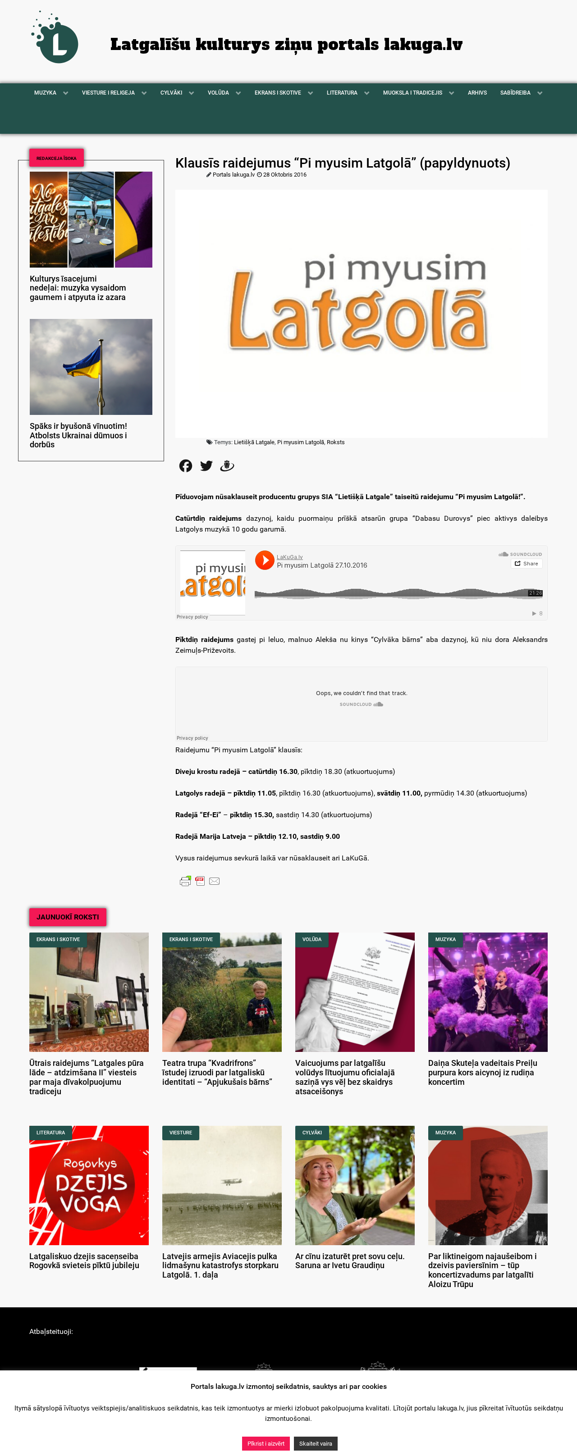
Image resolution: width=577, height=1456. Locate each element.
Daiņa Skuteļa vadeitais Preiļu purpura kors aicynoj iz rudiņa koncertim (482, 1073)
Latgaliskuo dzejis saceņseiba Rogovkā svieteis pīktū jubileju (84, 1261)
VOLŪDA (311, 939)
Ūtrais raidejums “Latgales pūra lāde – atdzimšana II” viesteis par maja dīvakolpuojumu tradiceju (86, 1077)
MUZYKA (445, 939)
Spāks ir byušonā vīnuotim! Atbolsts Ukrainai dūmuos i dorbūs (78, 436)
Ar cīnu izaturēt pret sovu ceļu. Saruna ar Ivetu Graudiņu (350, 1261)
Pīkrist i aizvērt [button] (265, 1443)
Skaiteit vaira (315, 1443)
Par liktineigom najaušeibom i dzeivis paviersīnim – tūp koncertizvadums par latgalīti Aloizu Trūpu (482, 1270)
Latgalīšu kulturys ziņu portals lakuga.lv (286, 44)
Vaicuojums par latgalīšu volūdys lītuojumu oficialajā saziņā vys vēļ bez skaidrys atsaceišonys (345, 1077)
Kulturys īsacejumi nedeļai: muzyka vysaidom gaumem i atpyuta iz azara (78, 288)
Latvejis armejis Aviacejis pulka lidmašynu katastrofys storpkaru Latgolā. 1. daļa (220, 1266)
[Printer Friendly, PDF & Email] (200, 880)
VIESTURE (180, 1133)
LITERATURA (51, 1133)
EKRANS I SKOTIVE (58, 939)
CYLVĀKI (312, 1133)
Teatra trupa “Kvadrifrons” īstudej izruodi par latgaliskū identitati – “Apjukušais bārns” (217, 1073)
